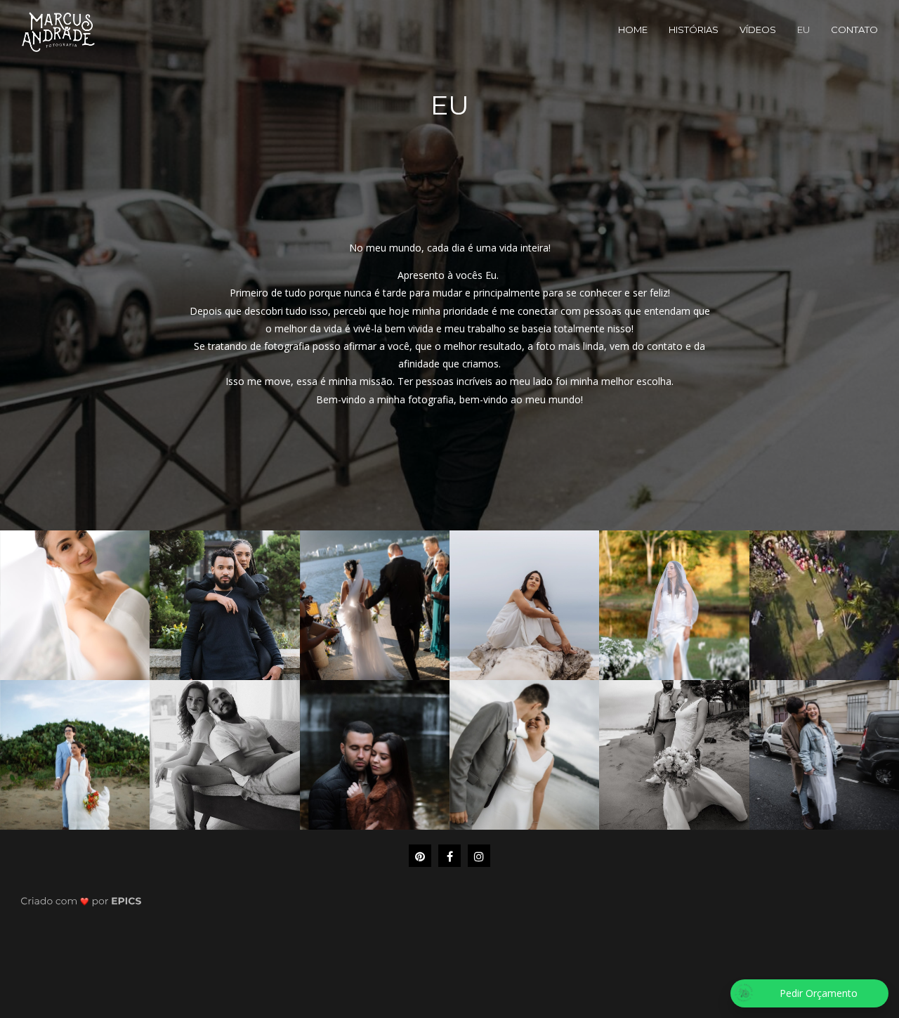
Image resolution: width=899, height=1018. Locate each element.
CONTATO (854, 29)
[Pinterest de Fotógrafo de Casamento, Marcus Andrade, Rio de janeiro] (420, 855)
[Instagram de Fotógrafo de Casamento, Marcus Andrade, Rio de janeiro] (479, 855)
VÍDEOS (758, 29)
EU (803, 29)
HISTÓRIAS (693, 29)
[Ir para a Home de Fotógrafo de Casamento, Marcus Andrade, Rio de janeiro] (58, 30)
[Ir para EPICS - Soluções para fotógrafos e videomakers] (81, 900)
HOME (633, 29)
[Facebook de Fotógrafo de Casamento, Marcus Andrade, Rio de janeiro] (449, 855)
